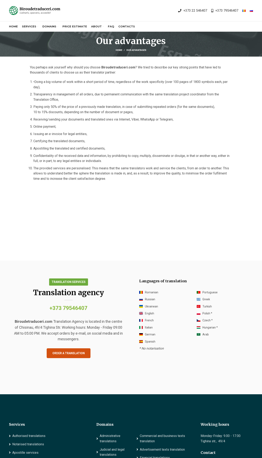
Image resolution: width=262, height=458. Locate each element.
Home (119, 50)
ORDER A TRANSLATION (68, 353)
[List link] (192, 10)
